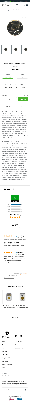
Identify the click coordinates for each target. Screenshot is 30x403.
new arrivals (21, 383)
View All (14, 317)
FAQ (3, 348)
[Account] (17, 5)
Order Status (5, 354)
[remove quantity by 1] (5, 99)
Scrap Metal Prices (6, 358)
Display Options (12, 276)
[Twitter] (22, 336)
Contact (4, 345)
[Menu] (27, 5)
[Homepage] (7, 5)
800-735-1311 (5, 376)
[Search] (24, 5)
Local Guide (5, 361)
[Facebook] (16, 336)
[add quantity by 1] (14, 99)
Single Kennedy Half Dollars (13, 10)
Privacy (17, 345)
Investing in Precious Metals (7, 366)
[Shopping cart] (20, 5)
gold (17, 381)
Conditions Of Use (19, 348)
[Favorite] (24, 16)
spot (15, 383)
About (3, 341)
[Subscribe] (25, 389)
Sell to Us (4, 351)
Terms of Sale (18, 341)
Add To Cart (23, 99)
